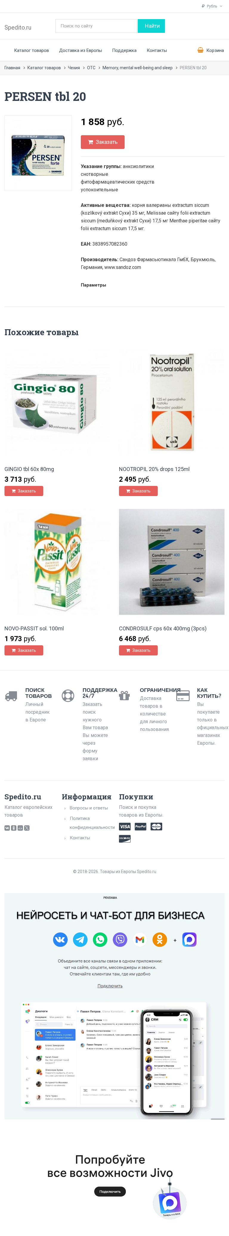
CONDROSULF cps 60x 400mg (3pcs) (163, 628)
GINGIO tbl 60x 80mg (29, 469)
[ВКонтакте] (7, 828)
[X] (27, 828)
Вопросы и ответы (89, 808)
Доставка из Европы (80, 50)
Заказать (106, 142)
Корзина (214, 50)
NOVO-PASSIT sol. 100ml (34, 628)
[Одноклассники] (13, 828)
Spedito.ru (17, 27)
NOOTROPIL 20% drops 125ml (154, 469)
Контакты (157, 50)
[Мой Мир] (20, 828)
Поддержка (124, 50)
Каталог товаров (31, 50)
